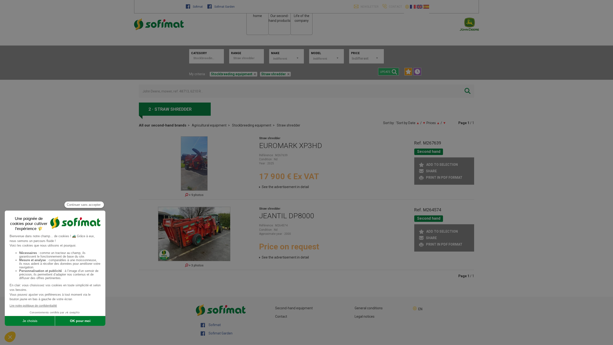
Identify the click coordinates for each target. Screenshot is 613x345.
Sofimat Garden (224, 6)
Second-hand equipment (294, 308)
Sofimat (198, 6)
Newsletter (369, 6)
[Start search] (468, 91)
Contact (281, 316)
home (257, 16)
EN (420, 309)
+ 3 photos (196, 265)
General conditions (369, 308)
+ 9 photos (196, 195)
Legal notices (365, 316)
